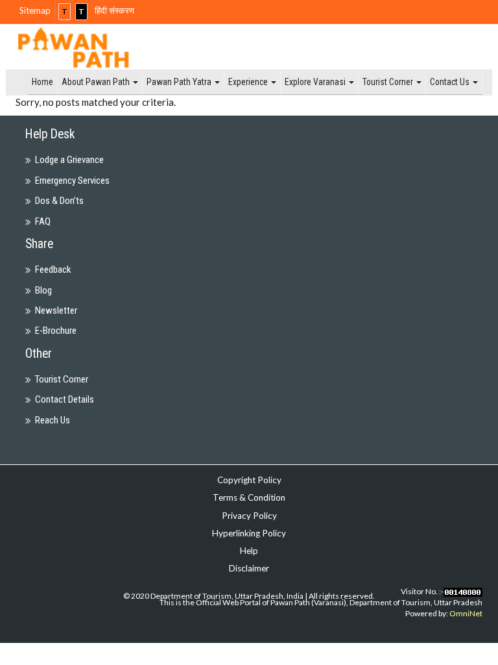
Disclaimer (249, 568)
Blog (43, 290)
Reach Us (52, 420)
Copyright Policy (249, 480)
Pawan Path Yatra (180, 82)
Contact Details (64, 399)
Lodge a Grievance (69, 160)
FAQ (43, 221)
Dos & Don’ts (59, 201)
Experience (249, 82)
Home (42, 82)
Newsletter (56, 310)
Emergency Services (72, 180)
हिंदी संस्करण (114, 10)
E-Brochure (56, 330)
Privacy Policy (249, 515)
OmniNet (465, 613)
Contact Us (450, 82)
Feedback (53, 269)
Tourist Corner (388, 82)
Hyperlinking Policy (249, 533)
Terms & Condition (249, 497)
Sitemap (35, 10)
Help (249, 551)
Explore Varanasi (316, 82)
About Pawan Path (97, 82)
